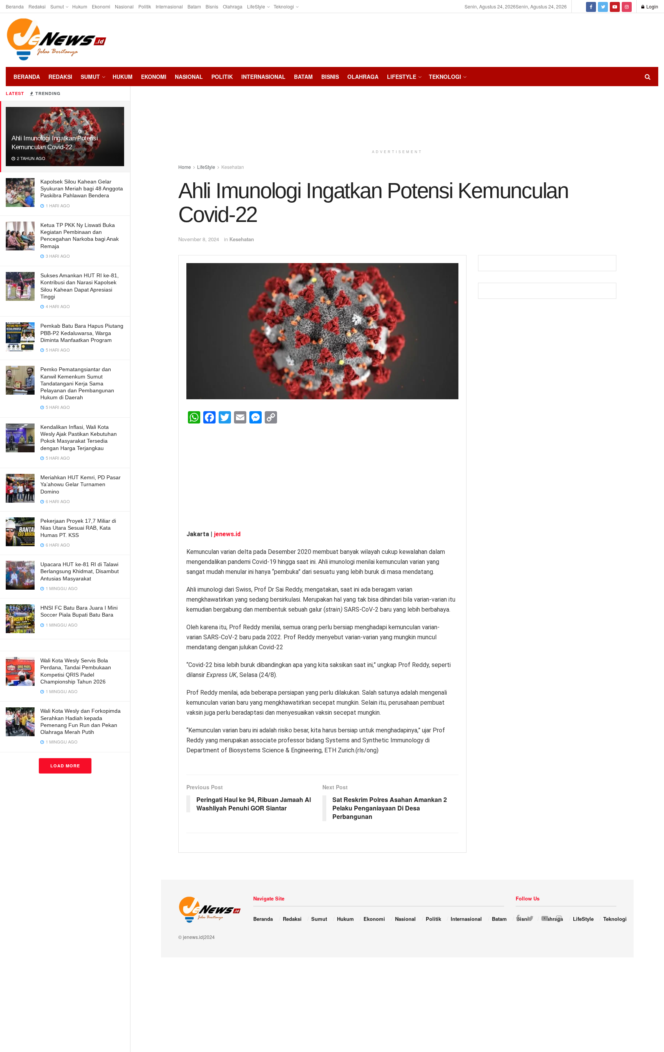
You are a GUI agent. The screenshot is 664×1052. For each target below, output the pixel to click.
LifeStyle (256, 6)
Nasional (124, 6)
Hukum (79, 6)
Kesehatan (241, 239)
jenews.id (227, 534)
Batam (194, 6)
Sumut (57, 6)
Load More (65, 766)
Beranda (15, 6)
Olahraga (232, 6)
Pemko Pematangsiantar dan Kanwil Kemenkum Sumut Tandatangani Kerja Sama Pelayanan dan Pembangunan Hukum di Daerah (77, 383)
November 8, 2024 (198, 239)
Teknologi (284, 6)
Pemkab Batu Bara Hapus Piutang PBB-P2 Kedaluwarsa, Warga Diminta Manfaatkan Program (81, 333)
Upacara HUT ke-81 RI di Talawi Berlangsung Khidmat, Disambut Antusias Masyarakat (79, 571)
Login (651, 6)
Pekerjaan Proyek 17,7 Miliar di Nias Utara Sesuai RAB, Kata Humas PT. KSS (78, 528)
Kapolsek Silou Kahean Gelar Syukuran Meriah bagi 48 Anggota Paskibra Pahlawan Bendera (81, 188)
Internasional (169, 6)
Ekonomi (101, 6)
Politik (144, 6)
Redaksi (37, 6)
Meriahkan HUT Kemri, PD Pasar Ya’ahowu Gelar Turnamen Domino (80, 484)
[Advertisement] (635, 39)
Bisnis (212, 6)
